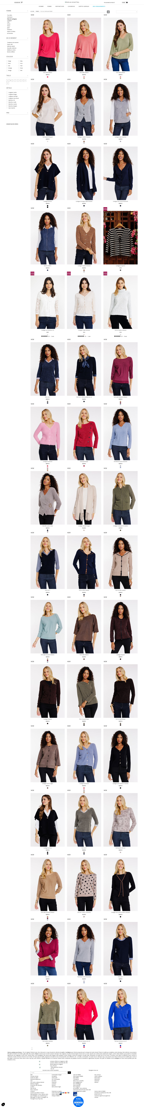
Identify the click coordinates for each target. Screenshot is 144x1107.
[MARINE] (84, 205)
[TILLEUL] (120, 334)
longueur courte (12, 92)
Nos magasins (76, 1086)
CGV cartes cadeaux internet (37, 1082)
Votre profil (54, 1077)
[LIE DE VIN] (47, 981)
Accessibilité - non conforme (80, 1088)
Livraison (54, 1083)
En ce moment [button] (11, 38)
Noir (21, 65)
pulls (63, 1052)
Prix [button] (7, 113)
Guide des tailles (34, 1077)
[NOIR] (47, 205)
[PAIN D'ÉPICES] (84, 141)
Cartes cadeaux (98, 1076)
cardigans (68, 1052)
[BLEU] (47, 270)
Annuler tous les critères (12, 124)
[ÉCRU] (47, 334)
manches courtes (12, 104)
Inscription (54, 1076)
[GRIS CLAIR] (120, 465)
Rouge (9, 70)
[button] (17, 11)
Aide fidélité (76, 1077)
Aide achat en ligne (56, 1086)
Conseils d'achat (34, 1076)
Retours (54, 1085)
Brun (9, 63)
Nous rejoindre (76, 1085)
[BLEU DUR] (84, 1045)
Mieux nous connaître (78, 1080)
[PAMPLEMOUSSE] (84, 77)
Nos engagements (77, 1082)
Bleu (21, 61)
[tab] (17, 11)
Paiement (54, 1082)
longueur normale (12, 96)
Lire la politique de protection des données (11, 1094)
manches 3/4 (11, 100)
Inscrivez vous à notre (51, 1070)
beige (36, 1053)
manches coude (12, 102)
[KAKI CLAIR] (47, 401)
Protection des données (36, 1085)
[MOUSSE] (47, 1045)
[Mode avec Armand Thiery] (72, 1)
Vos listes (54, 1080)
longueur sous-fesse (13, 98)
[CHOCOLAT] (84, 659)
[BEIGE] (84, 530)
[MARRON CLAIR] (47, 788)
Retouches (97, 1079)
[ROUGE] (47, 77)
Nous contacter (34, 1089)
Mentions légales (34, 1083)
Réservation (97, 1077)
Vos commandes (56, 1079)
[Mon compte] (120, 2)
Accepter (25, 1099)
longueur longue (12, 94)
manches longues (12, 106)
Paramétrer (9, 1099)
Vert (21, 70)
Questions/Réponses (35, 1079)
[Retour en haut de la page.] (139, 1105)
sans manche (11, 108)
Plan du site (33, 1088)
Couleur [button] (9, 56)
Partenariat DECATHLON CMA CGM (82, 1089)
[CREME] (47, 141)
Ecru (21, 63)
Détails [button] (9, 88)
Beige (9, 61)
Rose (21, 68)
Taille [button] (8, 75)
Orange (10, 68)
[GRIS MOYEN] (120, 141)
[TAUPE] (84, 916)
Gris (9, 65)
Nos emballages (77, 1083)
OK (69, 1072)
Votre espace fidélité (78, 1076)
